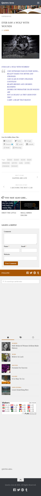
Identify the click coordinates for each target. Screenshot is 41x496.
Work (14, 354)
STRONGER (5, 166)
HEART (29, 160)
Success (15, 365)
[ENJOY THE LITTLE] (11, 205)
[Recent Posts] (33, 337)
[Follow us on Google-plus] (34, 272)
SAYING (27, 163)
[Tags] (20, 337)
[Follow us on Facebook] (27, 272)
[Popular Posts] (8, 337)
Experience (6, 16)
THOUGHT (14, 166)
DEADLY (16, 160)
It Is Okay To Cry (18, 379)
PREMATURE (6, 163)
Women (14, 343)
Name (6, 246)
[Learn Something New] (6, 390)
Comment (7, 231)
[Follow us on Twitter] (31, 272)
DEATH (23, 160)
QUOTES (14, 163)
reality (21, 163)
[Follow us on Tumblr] (38, 272)
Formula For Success (19, 368)
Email (23, 246)
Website (7, 254)
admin (6, 30)
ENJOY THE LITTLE (9, 213)
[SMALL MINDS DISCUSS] (30, 205)
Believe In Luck (17, 357)
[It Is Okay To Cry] (6, 379)
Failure (14, 376)
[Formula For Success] (6, 368)
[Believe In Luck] (6, 357)
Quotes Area (7, 2)
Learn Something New (20, 390)
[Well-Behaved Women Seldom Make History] (6, 346)
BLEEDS (9, 160)
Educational (16, 387)
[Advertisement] (20, 119)
